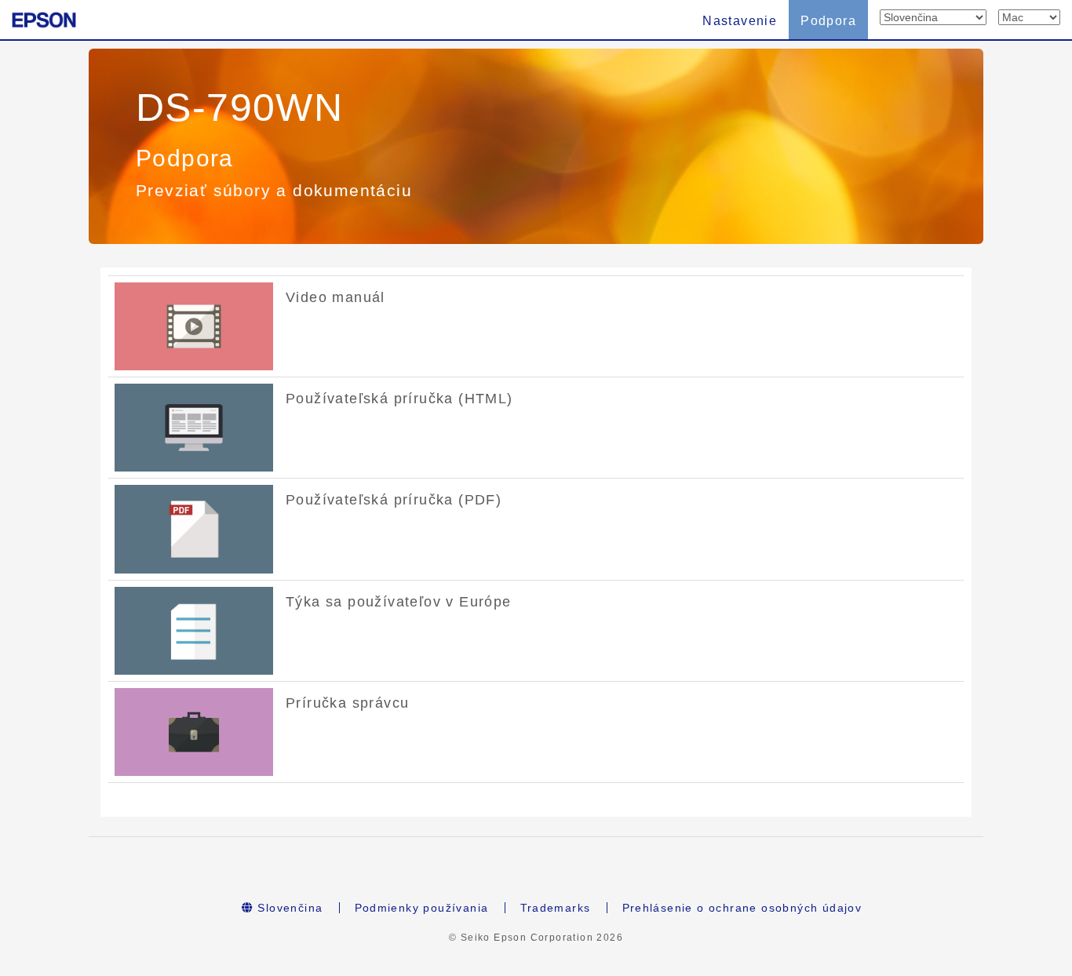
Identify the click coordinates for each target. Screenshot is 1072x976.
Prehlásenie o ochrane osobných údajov (742, 907)
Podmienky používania (422, 907)
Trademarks (555, 907)
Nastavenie (739, 20)
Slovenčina (288, 907)
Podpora (828, 20)
